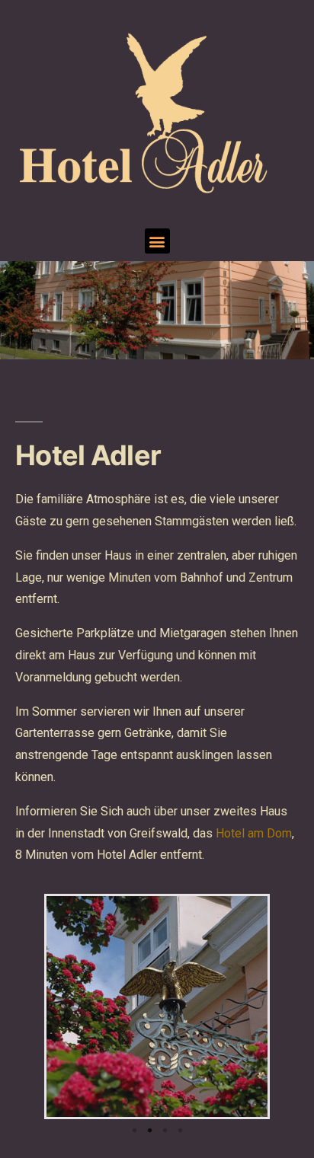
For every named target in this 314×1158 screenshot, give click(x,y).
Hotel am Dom (254, 833)
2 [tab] (149, 1130)
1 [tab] (134, 1130)
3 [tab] (164, 1130)
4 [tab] (179, 1130)
